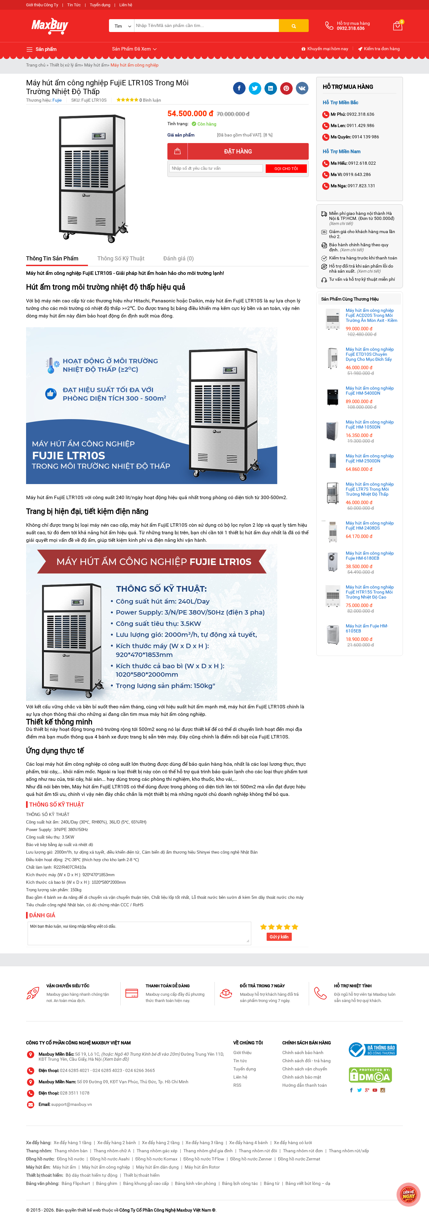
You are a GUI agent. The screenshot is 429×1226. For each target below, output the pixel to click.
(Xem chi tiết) (341, 223)
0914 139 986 (355, 136)
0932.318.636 (352, 114)
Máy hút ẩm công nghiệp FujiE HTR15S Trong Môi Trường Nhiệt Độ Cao (370, 592)
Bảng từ (272, 1183)
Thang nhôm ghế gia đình (208, 1150)
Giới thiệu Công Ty (42, 5)
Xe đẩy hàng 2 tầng (161, 1142)
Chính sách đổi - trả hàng (306, 1060)
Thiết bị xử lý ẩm (65, 64)
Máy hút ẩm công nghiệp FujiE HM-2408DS (370, 525)
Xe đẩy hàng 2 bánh (116, 1142)
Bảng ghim (106, 1183)
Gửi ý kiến (279, 936)
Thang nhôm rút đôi (258, 1150)
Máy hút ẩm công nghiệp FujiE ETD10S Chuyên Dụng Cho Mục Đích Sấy (370, 354)
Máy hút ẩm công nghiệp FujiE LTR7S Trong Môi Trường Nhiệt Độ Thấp (370, 489)
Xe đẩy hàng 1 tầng (72, 1142)
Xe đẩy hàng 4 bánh (248, 1142)
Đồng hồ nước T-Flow (203, 1158)
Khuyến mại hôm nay (327, 48)
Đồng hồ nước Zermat (299, 1158)
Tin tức (240, 1060)
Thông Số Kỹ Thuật (120, 258)
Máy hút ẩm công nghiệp (135, 64)
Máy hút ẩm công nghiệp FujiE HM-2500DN (370, 458)
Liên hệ (125, 5)
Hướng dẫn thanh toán (304, 1085)
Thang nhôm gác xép (157, 1150)
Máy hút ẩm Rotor (202, 1167)
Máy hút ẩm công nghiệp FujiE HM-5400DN (370, 391)
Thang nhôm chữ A (112, 1150)
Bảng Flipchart (76, 1183)
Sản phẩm (46, 49)
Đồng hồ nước (70, 1158)
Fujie (57, 100)
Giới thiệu (242, 1052)
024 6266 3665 (140, 1070)
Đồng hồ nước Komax (156, 1158)
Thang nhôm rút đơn (303, 1150)
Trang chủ (36, 64)
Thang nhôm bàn (71, 1150)
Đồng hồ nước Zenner (251, 1158)
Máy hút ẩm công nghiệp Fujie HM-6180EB (370, 556)
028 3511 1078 (75, 1092)
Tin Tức (74, 5)
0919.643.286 (351, 174)
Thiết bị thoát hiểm (141, 1175)
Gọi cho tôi (286, 168)
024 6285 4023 (107, 1070)
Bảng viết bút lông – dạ (307, 1183)
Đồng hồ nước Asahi (109, 1158)
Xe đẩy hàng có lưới (293, 1142)
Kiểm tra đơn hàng (381, 48)
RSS (237, 1085)
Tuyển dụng (100, 5)
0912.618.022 (353, 163)
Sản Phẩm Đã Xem (132, 49)
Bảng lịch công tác (240, 1183)
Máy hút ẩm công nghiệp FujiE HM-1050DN (370, 424)
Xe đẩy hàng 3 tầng (204, 1142)
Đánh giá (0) (178, 258)
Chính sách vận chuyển (304, 1068)
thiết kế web (89, 1210)
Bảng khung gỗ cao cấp (146, 1183)
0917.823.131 (353, 185)
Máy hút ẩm (95, 64)
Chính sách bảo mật (301, 1076)
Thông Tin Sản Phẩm (52, 258)
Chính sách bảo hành (302, 1052)
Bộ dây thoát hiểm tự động (91, 1175)
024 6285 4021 (75, 1070)
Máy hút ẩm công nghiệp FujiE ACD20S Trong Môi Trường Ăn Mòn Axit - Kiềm (371, 315)
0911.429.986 (352, 125)
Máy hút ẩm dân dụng (157, 1167)
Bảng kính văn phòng (195, 1183)
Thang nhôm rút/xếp (349, 1150)
